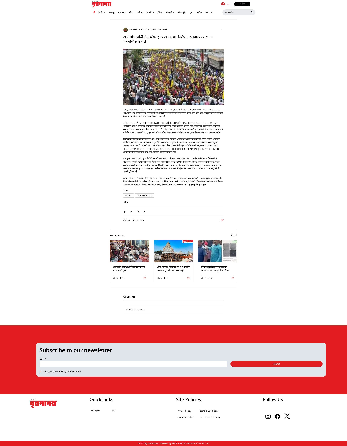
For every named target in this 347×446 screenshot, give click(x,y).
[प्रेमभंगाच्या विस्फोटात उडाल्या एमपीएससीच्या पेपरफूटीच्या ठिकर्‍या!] (217, 251)
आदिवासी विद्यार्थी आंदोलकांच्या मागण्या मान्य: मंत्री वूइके (129, 268)
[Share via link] (144, 211)
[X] (287, 416)
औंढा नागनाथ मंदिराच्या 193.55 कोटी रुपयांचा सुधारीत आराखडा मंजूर (173, 268)
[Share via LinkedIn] (138, 211)
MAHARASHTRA (144, 195)
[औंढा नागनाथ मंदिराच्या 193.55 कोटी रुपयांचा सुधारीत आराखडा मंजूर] (173, 251)
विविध (126, 202)
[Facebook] (277, 416)
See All (234, 235)
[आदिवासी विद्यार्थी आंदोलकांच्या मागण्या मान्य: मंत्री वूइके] (129, 251)
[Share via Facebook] (124, 211)
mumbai (128, 195)
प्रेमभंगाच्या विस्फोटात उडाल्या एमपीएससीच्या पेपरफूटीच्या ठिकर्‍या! (215, 268)
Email (43, 359)
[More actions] (222, 29)
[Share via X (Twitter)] (131, 211)
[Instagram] (268, 416)
